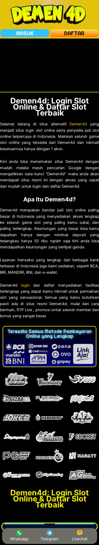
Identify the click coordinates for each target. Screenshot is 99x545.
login (25, 285)
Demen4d (78, 124)
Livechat (79, 538)
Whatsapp (19, 538)
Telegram (49, 538)
